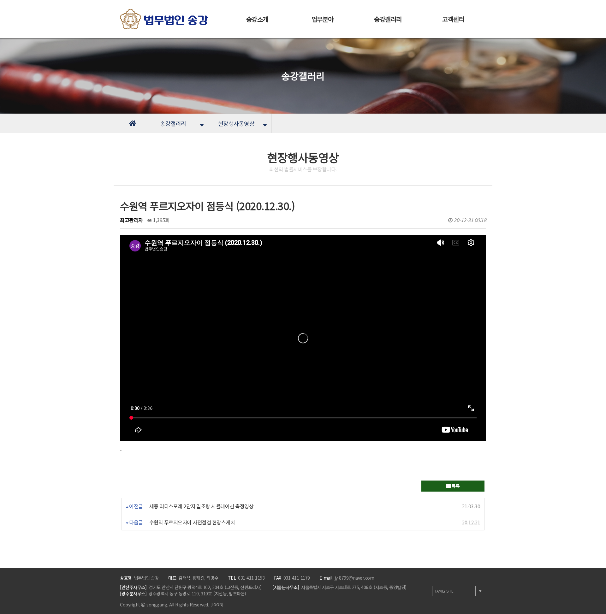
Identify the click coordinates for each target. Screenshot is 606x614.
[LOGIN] (217, 604)
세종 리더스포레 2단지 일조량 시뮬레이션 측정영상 (201, 506)
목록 (455, 486)
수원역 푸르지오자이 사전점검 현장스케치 (192, 522)
